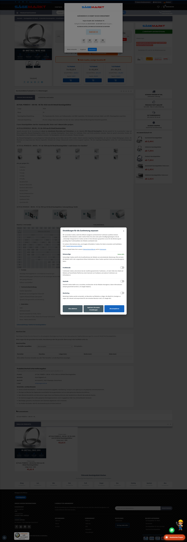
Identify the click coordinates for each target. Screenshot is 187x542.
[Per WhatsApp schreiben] (171, 530)
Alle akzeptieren (114, 309)
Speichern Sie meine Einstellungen (93, 309)
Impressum (103, 249)
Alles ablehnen (72, 309)
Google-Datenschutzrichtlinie (74, 246)
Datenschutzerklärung (89, 249)
